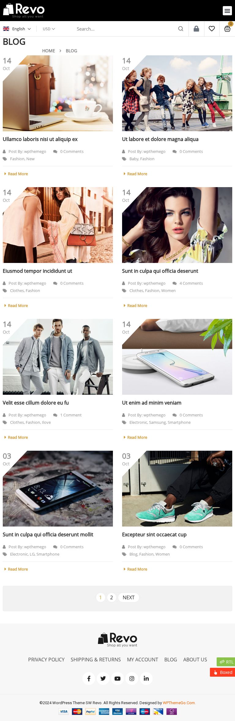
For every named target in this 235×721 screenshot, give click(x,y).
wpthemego (35, 151)
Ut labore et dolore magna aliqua (160, 139)
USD (46, 28)
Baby (133, 158)
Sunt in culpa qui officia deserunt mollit (48, 534)
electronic (138, 422)
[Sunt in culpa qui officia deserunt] (177, 225)
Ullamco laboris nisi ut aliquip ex (40, 139)
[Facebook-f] (88, 678)
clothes (17, 290)
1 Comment (71, 415)
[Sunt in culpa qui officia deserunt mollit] (58, 489)
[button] (227, 10)
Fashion (17, 158)
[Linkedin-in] (146, 678)
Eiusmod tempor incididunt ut (37, 271)
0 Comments (72, 151)
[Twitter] (103, 678)
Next (129, 597)
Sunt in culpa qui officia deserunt (160, 271)
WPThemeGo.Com (179, 703)
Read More (18, 173)
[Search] (180, 28)
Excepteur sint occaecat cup (154, 534)
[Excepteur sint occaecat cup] (177, 489)
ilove (46, 422)
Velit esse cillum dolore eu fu (36, 402)
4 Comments (191, 283)
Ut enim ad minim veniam (151, 402)
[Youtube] (117, 678)
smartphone (179, 422)
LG (32, 554)
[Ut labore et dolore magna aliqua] (177, 93)
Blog (133, 554)
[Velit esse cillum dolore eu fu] (58, 357)
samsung (157, 422)
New (30, 158)
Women (168, 290)
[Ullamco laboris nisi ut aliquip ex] (58, 93)
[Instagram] (131, 678)
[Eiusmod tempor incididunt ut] (58, 225)
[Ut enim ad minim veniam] (177, 357)
